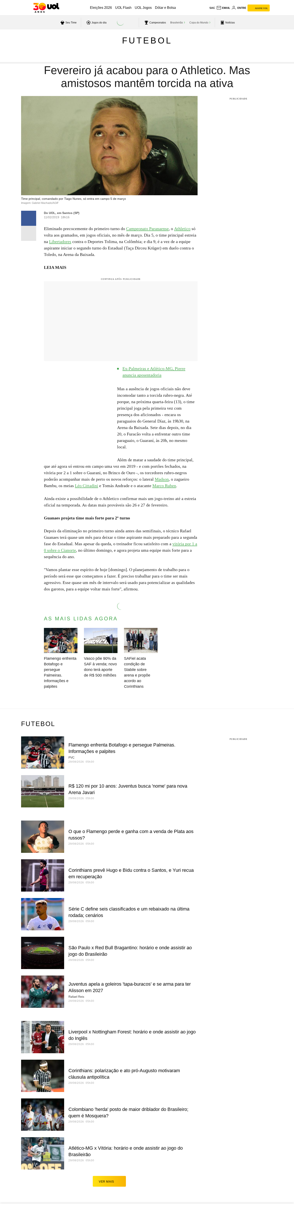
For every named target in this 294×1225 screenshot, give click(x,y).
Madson (162, 479)
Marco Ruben (164, 485)
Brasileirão (176, 22)
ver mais (106, 1181)
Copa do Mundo (198, 22)
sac (212, 7)
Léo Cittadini (86, 485)
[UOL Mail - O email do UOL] (223, 8)
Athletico (182, 228)
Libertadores (60, 241)
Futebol (147, 40)
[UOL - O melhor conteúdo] (46, 7)
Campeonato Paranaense (147, 228)
